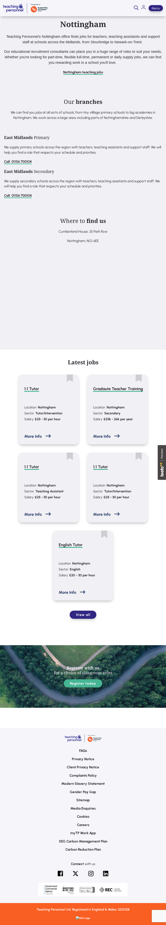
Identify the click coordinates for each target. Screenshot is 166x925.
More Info (33, 436)
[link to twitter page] (75, 874)
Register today (83, 683)
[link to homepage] (25, 8)
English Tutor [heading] (71, 544)
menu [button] (156, 8)
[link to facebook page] (60, 874)
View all (83, 615)
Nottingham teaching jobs (83, 72)
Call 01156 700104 (18, 162)
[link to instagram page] (91, 874)
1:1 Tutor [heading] (31, 388)
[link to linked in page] (105, 874)
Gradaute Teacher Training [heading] (118, 388)
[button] (136, 8)
